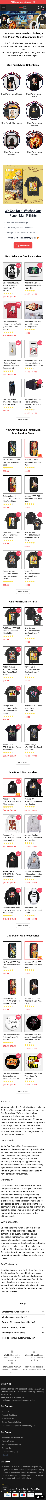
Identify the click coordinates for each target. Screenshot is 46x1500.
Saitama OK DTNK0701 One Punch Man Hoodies (33, 801)
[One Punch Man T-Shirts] (34, 81)
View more (23, 420)
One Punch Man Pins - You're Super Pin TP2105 (33, 1076)
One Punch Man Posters (34, 153)
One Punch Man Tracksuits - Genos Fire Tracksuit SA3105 (12, 401)
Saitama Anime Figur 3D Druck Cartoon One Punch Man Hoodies (33, 874)
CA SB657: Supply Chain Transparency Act (18, 1426)
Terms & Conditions (9, 1415)
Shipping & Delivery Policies (12, 1437)
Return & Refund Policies (11, 1444)
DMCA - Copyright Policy (11, 1422)
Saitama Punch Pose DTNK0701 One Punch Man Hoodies (12, 910)
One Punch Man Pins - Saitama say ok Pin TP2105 (11, 1037)
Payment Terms (8, 1441)
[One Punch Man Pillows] (11, 139)
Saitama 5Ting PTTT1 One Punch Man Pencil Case (33, 462)
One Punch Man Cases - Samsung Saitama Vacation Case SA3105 (34, 363)
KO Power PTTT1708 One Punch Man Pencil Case (12, 462)
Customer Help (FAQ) (10, 1452)
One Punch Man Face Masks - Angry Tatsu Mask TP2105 (33, 285)
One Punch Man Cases (11, 94)
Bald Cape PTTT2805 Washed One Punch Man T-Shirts (11, 534)
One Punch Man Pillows (11, 153)
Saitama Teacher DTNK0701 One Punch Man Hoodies (33, 837)
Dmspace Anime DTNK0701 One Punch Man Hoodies (12, 837)
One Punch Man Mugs (11, 123)
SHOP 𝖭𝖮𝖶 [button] (25, 245)
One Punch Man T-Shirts (34, 95)
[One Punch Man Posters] (34, 139)
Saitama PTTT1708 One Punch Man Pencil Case (33, 498)
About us (5, 1411)
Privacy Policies (8, 1419)
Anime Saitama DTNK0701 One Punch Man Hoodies (12, 801)
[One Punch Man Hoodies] (34, 110)
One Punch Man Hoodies (34, 124)
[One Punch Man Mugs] (11, 110)
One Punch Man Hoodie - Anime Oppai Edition (33, 910)
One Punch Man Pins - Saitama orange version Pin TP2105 (11, 1076)
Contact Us (6, 1448)
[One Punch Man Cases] (11, 81)
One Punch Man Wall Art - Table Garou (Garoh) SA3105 (33, 324)
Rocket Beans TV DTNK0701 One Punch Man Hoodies (12, 874)
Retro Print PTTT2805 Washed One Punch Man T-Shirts (33, 708)
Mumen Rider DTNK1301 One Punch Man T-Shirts (12, 747)
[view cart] (42, 7)
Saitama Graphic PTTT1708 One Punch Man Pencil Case (11, 498)
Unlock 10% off (5, 1488)
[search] (38, 7)
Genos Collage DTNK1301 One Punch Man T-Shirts (33, 747)
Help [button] (41, 1497)
